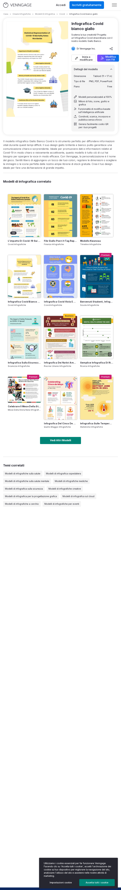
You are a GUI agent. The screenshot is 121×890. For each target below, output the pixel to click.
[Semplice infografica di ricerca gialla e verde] (96, 337)
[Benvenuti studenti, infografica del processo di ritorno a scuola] (96, 276)
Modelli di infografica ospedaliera (63, 473)
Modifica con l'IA (110, 58)
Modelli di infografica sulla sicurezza (24, 488)
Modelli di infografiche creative (65, 488)
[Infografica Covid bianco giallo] (24, 276)
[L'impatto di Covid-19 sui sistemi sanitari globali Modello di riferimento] (24, 215)
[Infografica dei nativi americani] (60, 337)
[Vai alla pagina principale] (17, 5)
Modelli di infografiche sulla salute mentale (27, 481)
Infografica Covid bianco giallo (24, 301)
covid (62, 14)
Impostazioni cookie (61, 882)
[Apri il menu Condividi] (111, 48)
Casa (5, 14)
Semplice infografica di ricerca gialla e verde (96, 362)
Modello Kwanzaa (90, 240)
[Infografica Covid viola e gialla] (60, 276)
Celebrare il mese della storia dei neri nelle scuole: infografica (24, 406)
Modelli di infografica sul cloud (78, 496)
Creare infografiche (22, 14)
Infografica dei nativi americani (60, 362)
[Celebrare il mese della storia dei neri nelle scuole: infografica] (24, 390)
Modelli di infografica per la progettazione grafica (31, 496)
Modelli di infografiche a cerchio (22, 504)
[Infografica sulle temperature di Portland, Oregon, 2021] (96, 398)
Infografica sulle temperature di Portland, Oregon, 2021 (96, 423)
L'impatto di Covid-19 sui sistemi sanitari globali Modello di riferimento (24, 240)
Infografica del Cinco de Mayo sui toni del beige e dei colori (60, 423)
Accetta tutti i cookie (97, 882)
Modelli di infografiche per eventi (61, 504)
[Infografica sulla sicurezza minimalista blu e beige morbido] (24, 337)
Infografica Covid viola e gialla (60, 301)
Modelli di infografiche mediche (71, 481)
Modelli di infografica (45, 14)
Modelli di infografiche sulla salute (22, 473)
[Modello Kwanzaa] (96, 215)
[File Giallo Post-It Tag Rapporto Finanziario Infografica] (60, 215)
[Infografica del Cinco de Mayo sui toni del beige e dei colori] (60, 398)
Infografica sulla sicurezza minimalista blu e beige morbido (24, 362)
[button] (83, 58)
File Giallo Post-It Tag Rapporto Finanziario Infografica (60, 240)
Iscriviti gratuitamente (86, 5)
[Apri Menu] (114, 5)
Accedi (61, 5)
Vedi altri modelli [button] (60, 440)
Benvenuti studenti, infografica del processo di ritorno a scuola (96, 301)
